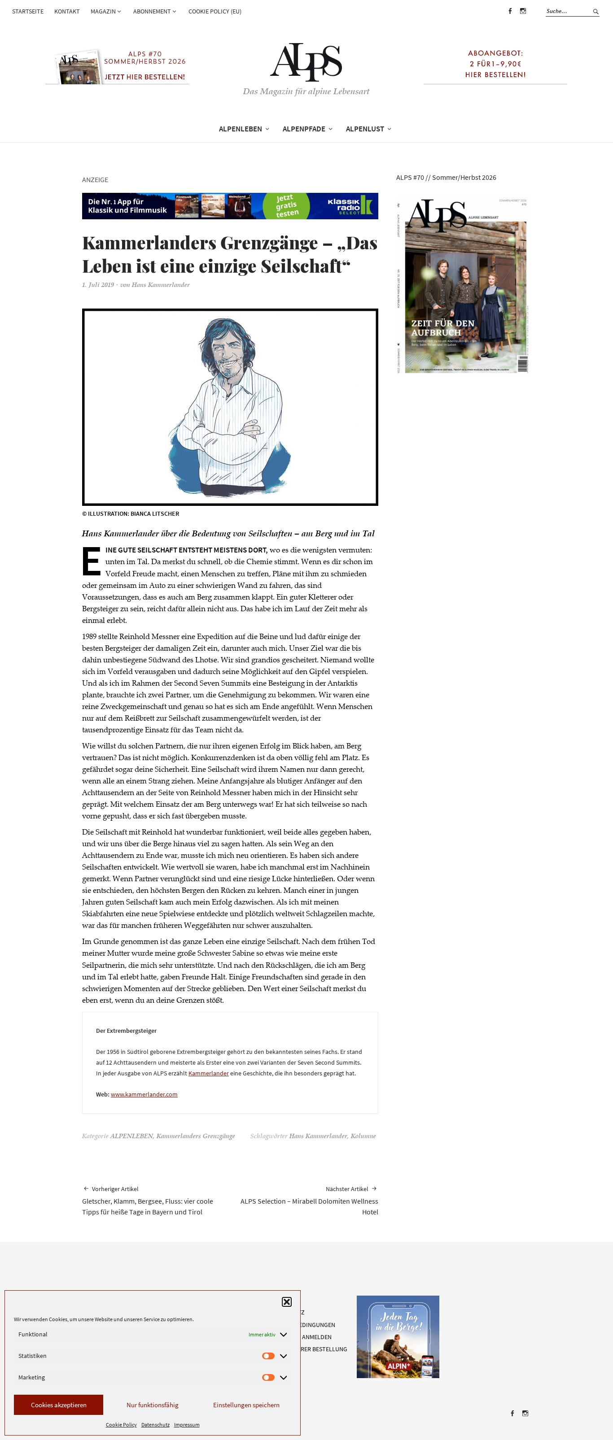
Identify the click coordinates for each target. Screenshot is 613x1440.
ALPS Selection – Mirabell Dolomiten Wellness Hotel (309, 1201)
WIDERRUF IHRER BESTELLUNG (306, 1349)
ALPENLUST (365, 129)
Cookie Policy (121, 1424)
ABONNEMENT (152, 11)
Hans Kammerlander (161, 286)
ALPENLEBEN (240, 129)
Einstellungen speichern (246, 1405)
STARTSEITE (28, 11)
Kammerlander (208, 1073)
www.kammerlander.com (144, 1094)
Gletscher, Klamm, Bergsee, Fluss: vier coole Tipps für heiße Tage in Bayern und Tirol (147, 1201)
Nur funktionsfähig (153, 1405)
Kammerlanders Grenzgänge (196, 1137)
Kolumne (363, 1137)
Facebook (510, 17)
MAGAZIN (103, 11)
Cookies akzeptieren (59, 1405)
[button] (286, 1301)
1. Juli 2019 (98, 286)
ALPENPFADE (304, 129)
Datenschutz (155, 1424)
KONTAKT (67, 11)
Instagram (523, 17)
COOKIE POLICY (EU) (214, 11)
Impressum (187, 1424)
